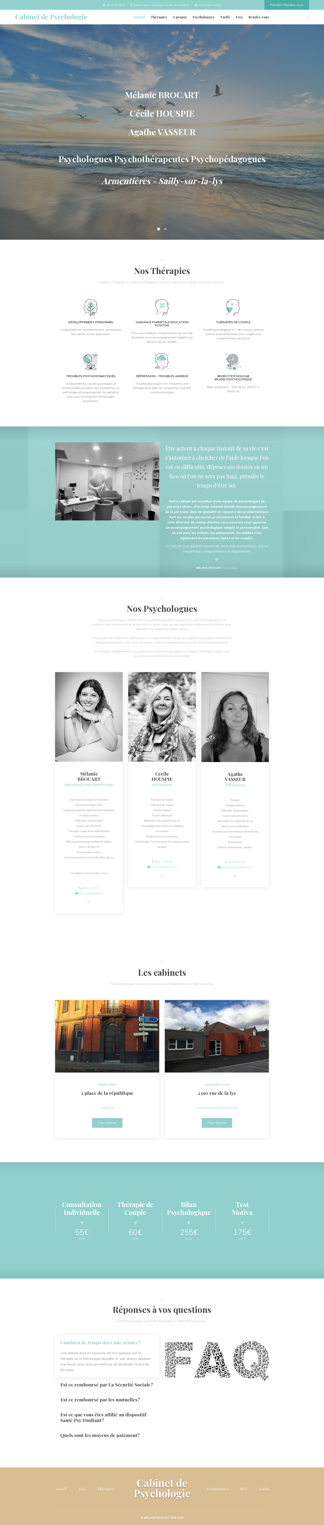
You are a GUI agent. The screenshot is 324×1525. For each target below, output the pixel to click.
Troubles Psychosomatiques (91, 376)
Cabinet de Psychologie (51, 16)
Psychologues (203, 17)
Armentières (107, 1084)
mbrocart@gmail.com (90, 893)
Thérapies (159, 17)
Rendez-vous (258, 17)
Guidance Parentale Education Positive (162, 323)
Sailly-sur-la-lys (217, 1084)
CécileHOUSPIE (162, 776)
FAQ (239, 17)
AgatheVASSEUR (235, 776)
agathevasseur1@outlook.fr (237, 867)
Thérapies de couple (233, 322)
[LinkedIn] (307, 17)
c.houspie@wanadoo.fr (163, 866)
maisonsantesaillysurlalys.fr (217, 1107)
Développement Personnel (90, 322)
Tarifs (225, 17)
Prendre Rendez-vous (286, 5)
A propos (180, 17)
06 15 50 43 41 (90, 888)
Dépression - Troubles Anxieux (162, 376)
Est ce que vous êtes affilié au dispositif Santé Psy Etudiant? (103, 1417)
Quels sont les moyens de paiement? (100, 1435)
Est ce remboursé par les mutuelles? (100, 1399)
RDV (243, 1489)
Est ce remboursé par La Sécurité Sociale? (106, 1384)
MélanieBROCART (88, 776)
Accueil (139, 17)
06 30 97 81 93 (236, 862)
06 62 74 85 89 (163, 861)
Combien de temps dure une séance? (100, 1342)
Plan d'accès (107, 1123)
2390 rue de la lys (217, 1093)
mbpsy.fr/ (107, 1107)
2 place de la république (107, 1093)
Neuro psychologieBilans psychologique (233, 377)
